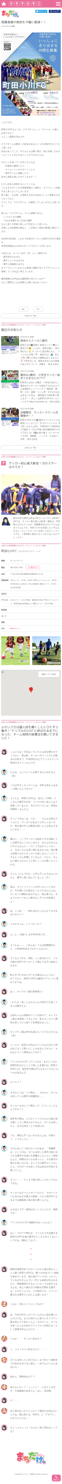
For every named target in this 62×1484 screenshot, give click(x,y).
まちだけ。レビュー (25, 325)
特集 (44, 325)
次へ (38, 309)
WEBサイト (16, 628)
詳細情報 (12, 325)
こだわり (37, 325)
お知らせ (4, 325)
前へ (23, 309)
